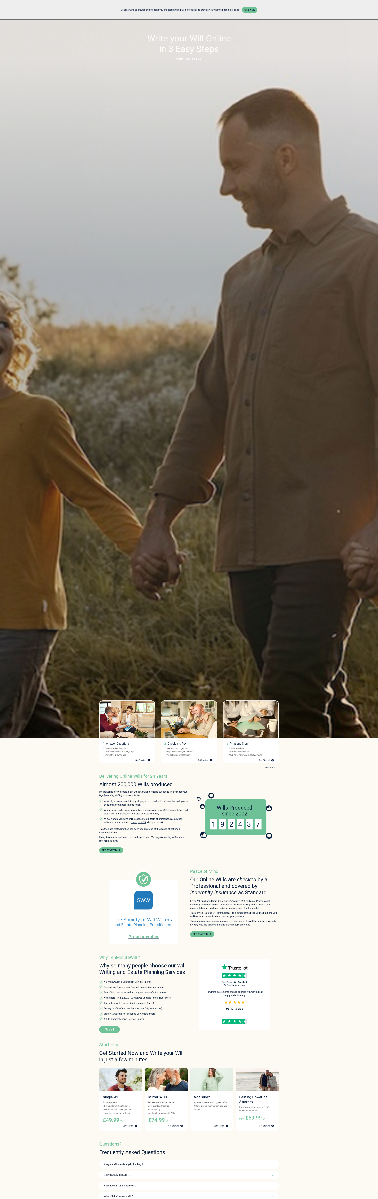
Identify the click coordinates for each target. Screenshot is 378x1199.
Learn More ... (270, 767)
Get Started (140, 760)
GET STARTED (109, 850)
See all (109, 1029)
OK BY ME (249, 9)
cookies (193, 9)
